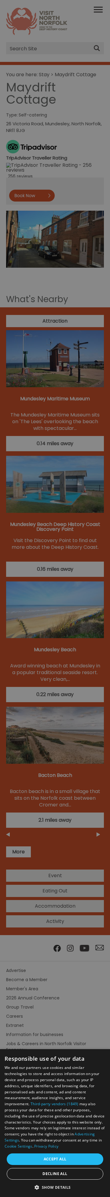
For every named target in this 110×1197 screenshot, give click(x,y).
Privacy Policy (46, 1146)
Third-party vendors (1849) (55, 1103)
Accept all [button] (55, 1159)
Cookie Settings (18, 1146)
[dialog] (55, 1123)
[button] (55, 1187)
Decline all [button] (54, 1173)
